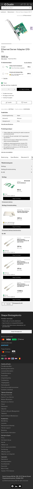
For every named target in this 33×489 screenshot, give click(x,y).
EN (4, 423)
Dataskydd (4, 406)
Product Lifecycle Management (10, 411)
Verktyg (4, 177)
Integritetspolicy (6, 378)
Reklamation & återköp (7, 425)
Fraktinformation (6, 373)
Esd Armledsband (21, 183)
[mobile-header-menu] (2, 4)
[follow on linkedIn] (16, 486)
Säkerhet (3, 409)
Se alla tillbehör (28, 62)
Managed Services (6, 394)
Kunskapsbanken (6, 461)
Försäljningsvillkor (6, 366)
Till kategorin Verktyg (7, 202)
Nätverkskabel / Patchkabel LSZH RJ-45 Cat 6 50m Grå (23, 285)
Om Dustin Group (6, 440)
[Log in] (28, 4)
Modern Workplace (6, 399)
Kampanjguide (5, 385)
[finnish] (12, 358)
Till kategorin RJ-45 (17, 303)
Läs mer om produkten (7, 152)
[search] (30, 7)
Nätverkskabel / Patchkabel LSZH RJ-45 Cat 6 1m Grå (23, 241)
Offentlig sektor (5, 451)
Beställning (4, 421)
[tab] (5, 157)
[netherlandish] (16, 358)
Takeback (4, 413)
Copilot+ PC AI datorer (7, 471)
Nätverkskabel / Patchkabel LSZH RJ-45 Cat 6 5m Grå (23, 263)
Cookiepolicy (5, 380)
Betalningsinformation (7, 368)
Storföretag (4, 449)
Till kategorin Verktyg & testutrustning (11, 230)
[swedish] (2, 358)
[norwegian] (6, 358)
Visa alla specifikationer (7, 124)
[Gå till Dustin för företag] (9, 4)
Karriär (3, 442)
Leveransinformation (7, 371)
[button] (22, 4)
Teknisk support (6, 428)
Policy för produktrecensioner (9, 387)
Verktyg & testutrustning (9, 205)
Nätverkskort (11, 12)
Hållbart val (4, 444)
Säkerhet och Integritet (8, 454)
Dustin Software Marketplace (9, 416)
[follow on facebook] (12, 486)
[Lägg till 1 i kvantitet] (14, 89)
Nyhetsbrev (4, 459)
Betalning (4, 430)
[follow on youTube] (19, 486)
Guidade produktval (7, 389)
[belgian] (19, 358)
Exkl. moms (4, 58)
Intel (3, 47)
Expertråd (4, 466)
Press (2, 437)
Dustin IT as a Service (7, 397)
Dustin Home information (8, 432)
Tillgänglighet (5, 382)
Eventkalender (5, 464)
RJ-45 (3, 233)
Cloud (3, 404)
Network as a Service (7, 402)
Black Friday (4, 468)
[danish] (9, 358)
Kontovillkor (4, 375)
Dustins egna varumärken (8, 447)
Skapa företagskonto (16, 331)
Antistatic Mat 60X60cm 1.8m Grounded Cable (23, 212)
